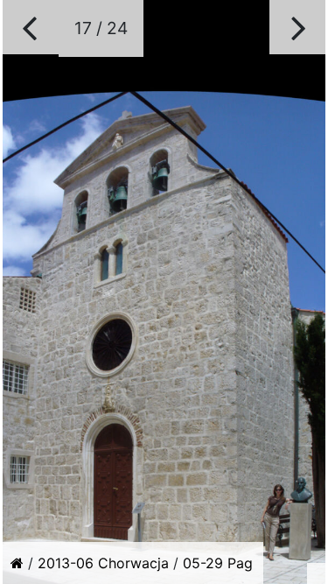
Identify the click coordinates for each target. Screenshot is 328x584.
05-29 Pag (218, 563)
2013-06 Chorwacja (103, 563)
